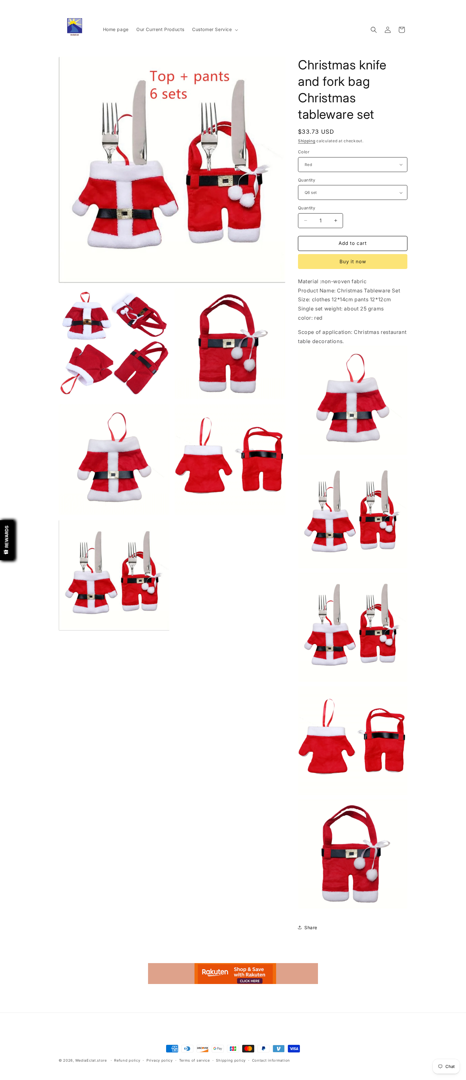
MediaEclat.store (91, 1060)
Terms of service (194, 1060)
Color (303, 151)
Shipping (306, 140)
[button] (214, 29)
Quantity (306, 179)
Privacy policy (159, 1060)
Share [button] (310, 927)
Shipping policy (231, 1060)
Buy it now (353, 262)
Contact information (271, 1060)
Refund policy (127, 1060)
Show (6, 540)
